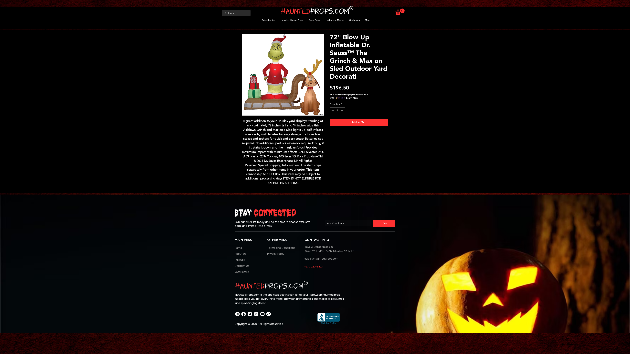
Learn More (352, 97)
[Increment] (342, 110)
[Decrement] (332, 110)
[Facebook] (243, 314)
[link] (400, 12)
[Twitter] (250, 314)
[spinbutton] (337, 110)
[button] (268, 20)
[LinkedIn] (256, 314)
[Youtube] (262, 314)
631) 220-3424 (314, 266)
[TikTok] (268, 314)
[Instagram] (237, 314)
